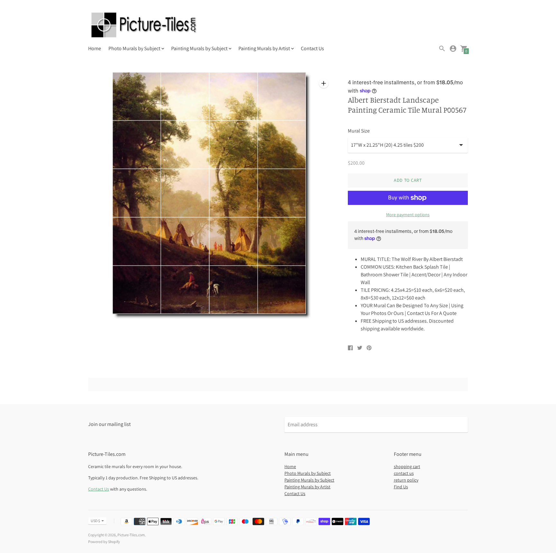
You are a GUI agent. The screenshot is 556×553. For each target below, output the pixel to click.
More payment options (408, 214)
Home (94, 48)
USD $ (95, 520)
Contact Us (312, 48)
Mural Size (359, 131)
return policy (406, 480)
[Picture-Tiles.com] (144, 25)
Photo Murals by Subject (307, 473)
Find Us (401, 487)
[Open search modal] (442, 48)
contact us (404, 473)
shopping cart (407, 466)
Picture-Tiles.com (131, 534)
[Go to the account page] (453, 48)
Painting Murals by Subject (309, 480)
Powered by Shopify (104, 541)
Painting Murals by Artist (307, 487)
